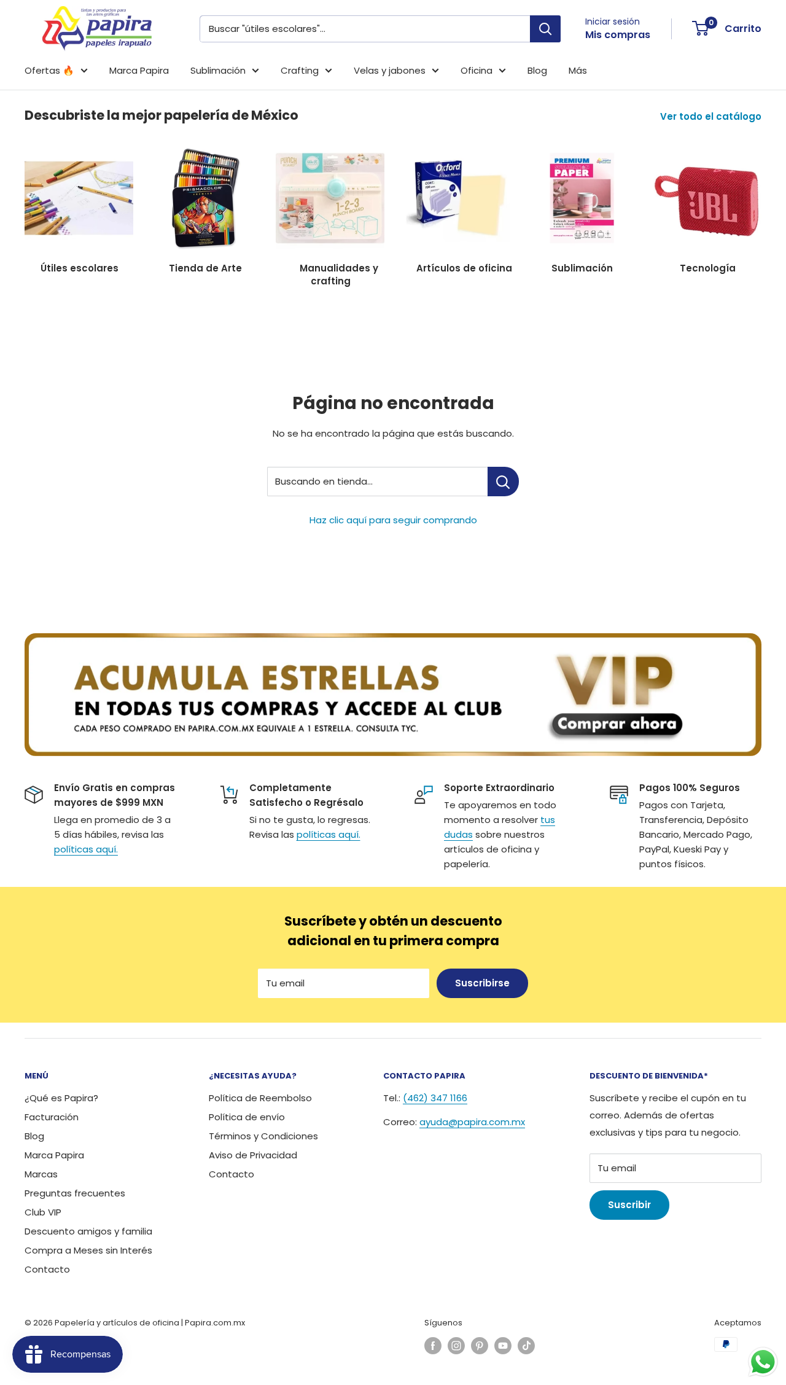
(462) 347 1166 (435, 1097)
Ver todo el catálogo (712, 116)
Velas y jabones (390, 70)
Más (578, 70)
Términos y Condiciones (263, 1135)
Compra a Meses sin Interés (88, 1250)
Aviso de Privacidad (253, 1155)
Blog (537, 70)
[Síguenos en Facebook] (433, 1345)
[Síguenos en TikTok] (526, 1345)
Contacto (47, 1269)
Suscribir (629, 1204)
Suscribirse (482, 983)
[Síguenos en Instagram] (456, 1345)
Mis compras (617, 35)
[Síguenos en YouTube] (503, 1345)
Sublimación (218, 70)
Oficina (476, 70)
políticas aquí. (86, 849)
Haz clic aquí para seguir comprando (393, 519)
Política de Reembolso (260, 1097)
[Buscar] (545, 28)
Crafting (300, 70)
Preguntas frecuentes (75, 1193)
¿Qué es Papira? (61, 1097)
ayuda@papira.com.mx (472, 1121)
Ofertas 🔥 (49, 70)
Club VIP (43, 1212)
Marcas (41, 1174)
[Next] (761, 203)
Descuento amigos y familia (88, 1231)
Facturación (52, 1116)
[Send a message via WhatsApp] (763, 1362)
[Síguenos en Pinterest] (479, 1345)
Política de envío (247, 1116)
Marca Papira (139, 70)
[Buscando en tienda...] (503, 481)
